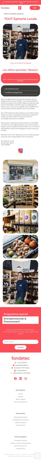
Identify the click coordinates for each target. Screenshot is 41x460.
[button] (19, 7)
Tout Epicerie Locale (7, 141)
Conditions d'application (13, 92)
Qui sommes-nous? (12, 89)
